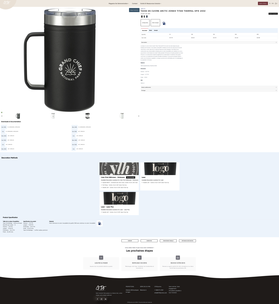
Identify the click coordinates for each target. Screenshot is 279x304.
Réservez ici (143, 290)
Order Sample (155, 22)
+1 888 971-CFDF (158, 290)
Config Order (145, 22)
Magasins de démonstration (118, 3)
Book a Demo (263, 3)
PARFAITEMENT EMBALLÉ (168, 240)
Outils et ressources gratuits (150, 3)
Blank (150, 30)
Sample (156, 30)
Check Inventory (273, 13)
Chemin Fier (149, 240)
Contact (134, 3)
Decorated (144, 30)
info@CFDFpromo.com (160, 293)
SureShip (130, 240)
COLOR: (145, 13)
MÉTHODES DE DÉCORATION (187, 240)
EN (273, 3)
